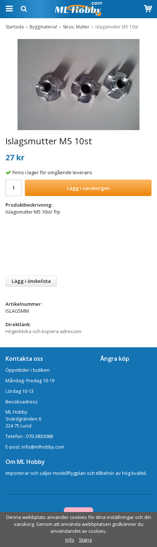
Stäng (85, 539)
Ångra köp (114, 359)
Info (69, 539)
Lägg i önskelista (31, 281)
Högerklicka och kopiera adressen (43, 331)
